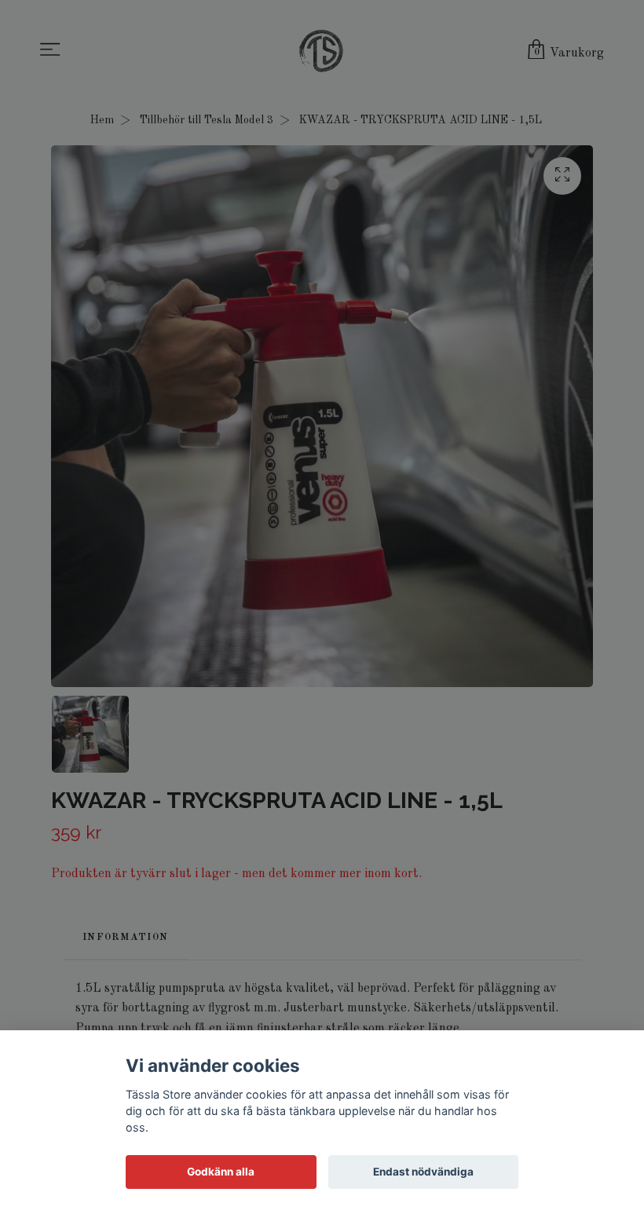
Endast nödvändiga (423, 1171)
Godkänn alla (220, 1171)
